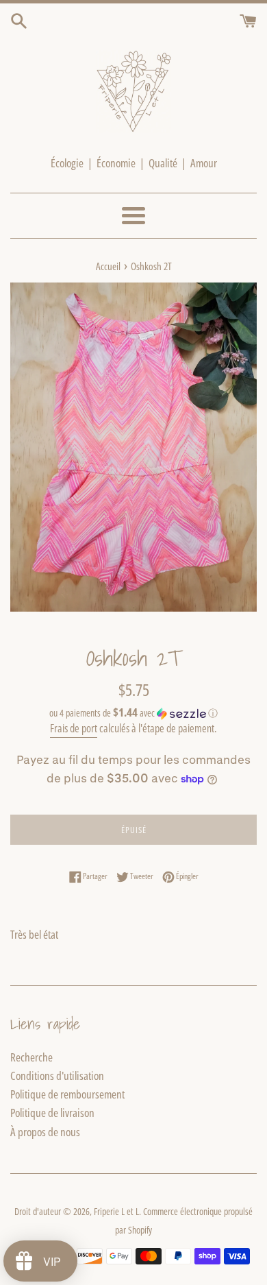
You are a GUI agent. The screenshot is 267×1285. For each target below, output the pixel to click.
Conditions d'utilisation (57, 1075)
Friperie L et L (116, 1211)
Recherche (31, 1057)
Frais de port (73, 728)
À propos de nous (45, 1132)
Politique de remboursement (67, 1094)
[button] (133, 713)
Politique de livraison (52, 1112)
